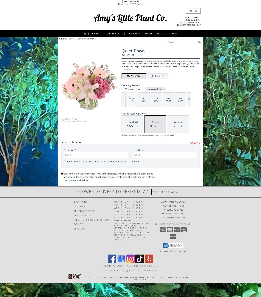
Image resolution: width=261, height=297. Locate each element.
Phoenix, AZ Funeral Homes (117, 266)
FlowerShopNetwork (132, 277)
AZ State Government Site (142, 270)
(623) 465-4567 (194, 22)
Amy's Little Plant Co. (130, 17)
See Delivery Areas (166, 192)
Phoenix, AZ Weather (116, 270)
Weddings (113, 33)
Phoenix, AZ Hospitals (146, 266)
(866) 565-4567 (194, 25)
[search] (199, 41)
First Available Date (155, 89)
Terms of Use (139, 279)
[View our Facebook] (112, 262)
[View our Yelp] (149, 262)
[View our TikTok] (139, 262)
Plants (95, 33)
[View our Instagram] (130, 262)
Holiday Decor (154, 33)
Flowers (132, 33)
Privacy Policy (155, 277)
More (171, 33)
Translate (139, 4)
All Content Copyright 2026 (104, 277)
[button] (193, 11)
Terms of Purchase (178, 277)
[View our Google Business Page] (121, 262)
